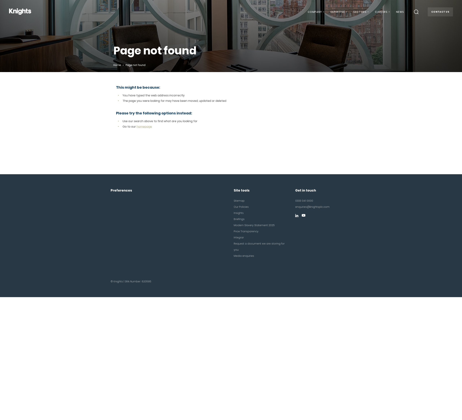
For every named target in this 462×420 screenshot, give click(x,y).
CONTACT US (440, 11)
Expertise (338, 12)
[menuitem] (316, 13)
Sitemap (239, 201)
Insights (239, 213)
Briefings (239, 219)
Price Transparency (246, 231)
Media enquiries (244, 256)
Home (117, 65)
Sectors (360, 12)
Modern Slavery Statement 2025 (254, 225)
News (400, 12)
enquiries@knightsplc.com (312, 207)
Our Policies (241, 207)
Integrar (239, 237)
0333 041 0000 (304, 201)
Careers (381, 12)
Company (315, 12)
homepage (144, 127)
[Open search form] (416, 12)
